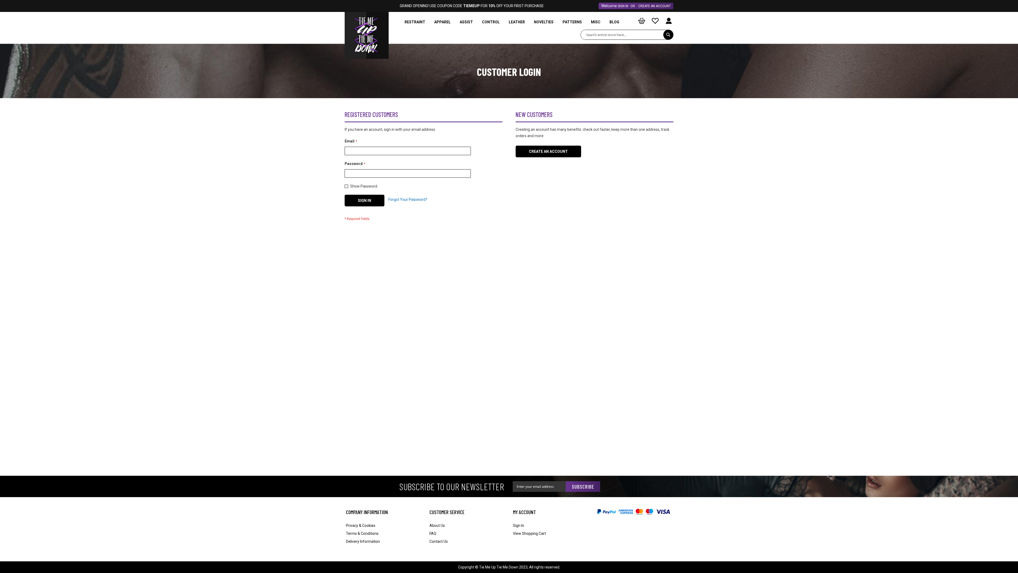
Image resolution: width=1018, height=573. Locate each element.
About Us (437, 525)
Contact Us (438, 541)
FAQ (432, 533)
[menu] (513, 22)
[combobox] (627, 35)
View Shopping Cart (529, 533)
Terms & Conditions (362, 533)
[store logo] (367, 25)
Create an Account (654, 6)
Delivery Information (363, 541)
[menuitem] (414, 22)
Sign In (623, 6)
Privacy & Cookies (360, 525)
